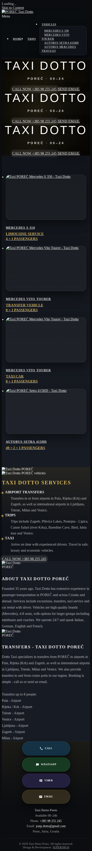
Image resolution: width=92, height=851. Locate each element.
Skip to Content (13, 8)
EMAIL (48, 796)
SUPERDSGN (61, 847)
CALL (48, 748)
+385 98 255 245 (51, 821)
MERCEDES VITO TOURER (55, 36)
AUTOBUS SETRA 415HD (61, 42)
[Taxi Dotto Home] (17, 12)
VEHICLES (49, 24)
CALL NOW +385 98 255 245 (34, 89)
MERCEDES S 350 (56, 30)
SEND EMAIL (69, 89)
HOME (17, 39)
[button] (46, 16)
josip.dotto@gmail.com (51, 826)
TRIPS (31, 39)
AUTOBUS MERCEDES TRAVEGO (59, 49)
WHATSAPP (48, 764)
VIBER (48, 780)
